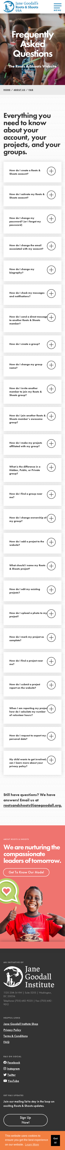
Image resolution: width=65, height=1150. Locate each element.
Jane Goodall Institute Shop (20, 1024)
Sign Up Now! (25, 1120)
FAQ (6, 1042)
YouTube (13, 1081)
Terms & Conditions (15, 1036)
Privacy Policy (12, 1030)
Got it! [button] (55, 1140)
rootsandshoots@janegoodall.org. (32, 805)
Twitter (11, 1075)
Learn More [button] (32, 1144)
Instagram (13, 1069)
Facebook (13, 1062)
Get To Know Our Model (26, 872)
